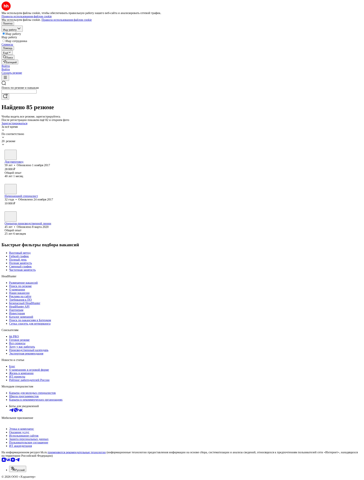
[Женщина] (11, 155)
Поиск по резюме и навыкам (20, 87)
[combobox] (19, 92)
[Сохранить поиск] (5, 97)
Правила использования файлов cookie (67, 19)
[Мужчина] (11, 216)
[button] (6, 66)
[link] (8, 57)
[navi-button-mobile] (5, 78)
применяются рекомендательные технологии (77, 452)
